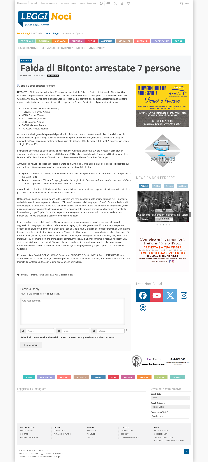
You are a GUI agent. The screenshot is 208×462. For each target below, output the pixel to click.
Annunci (96, 48)
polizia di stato (68, 275)
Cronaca (60, 41)
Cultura (77, 41)
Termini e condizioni (163, 437)
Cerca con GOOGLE (159, 412)
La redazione (28, 48)
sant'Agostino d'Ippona (72, 33)
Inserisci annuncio (49, 3)
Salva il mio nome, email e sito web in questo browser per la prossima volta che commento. (67, 337)
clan (52, 275)
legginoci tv (161, 41)
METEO (81, 48)
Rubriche (142, 41)
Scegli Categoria (158, 403)
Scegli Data (156, 394)
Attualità (124, 41)
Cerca (186, 4)
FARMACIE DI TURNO (62, 434)
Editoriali (27, 41)
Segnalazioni (26, 431)
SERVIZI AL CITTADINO (56, 48)
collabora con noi (68, 3)
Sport (91, 41)
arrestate (25, 275)
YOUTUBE (91, 434)
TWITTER (91, 437)
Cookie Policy (160, 434)
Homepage (22, 3)
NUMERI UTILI (59, 431)
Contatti (33, 3)
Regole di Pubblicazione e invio (169, 441)
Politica (44, 41)
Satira (178, 41)
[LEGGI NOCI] (185, 452)
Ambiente (106, 41)
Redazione (27, 75)
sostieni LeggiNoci (88, 3)
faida (57, 275)
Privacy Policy (161, 431)
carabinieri (44, 275)
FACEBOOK (91, 431)
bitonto (34, 275)
